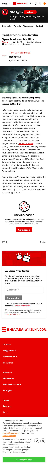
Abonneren (28, 26)
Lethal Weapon (26, 143)
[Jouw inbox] (35, 4)
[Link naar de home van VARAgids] (5, 12)
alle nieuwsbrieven (22, 306)
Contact (39, 26)
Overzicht (7, 26)
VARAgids (16, 12)
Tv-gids (17, 26)
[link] (4, 56)
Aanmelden (13, 297)
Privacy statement (12, 314)
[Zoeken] (31, 3)
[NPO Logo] (44, 3)
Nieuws (5, 42)
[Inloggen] (40, 3)
